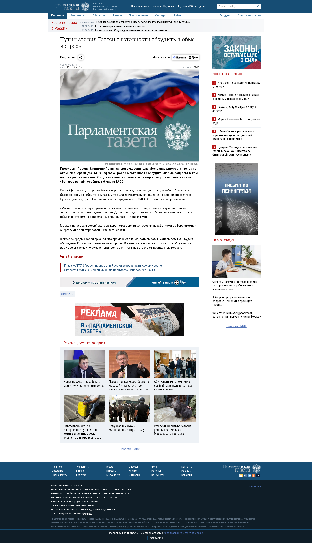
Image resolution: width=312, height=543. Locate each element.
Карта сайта (255, 486)
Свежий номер (140, 6)
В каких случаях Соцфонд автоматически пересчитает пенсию (125, 30)
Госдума (225, 15)
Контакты (186, 466)
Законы (156, 6)
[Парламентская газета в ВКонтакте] (245, 475)
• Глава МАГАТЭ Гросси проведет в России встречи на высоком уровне (112, 265)
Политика (57, 15)
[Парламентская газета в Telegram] (249, 475)
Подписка (169, 6)
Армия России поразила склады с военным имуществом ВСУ (235, 96)
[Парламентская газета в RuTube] (258, 475)
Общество (99, 15)
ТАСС (196, 67)
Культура (160, 15)
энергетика (67, 294)
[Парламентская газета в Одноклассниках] (253, 475)
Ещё (176, 15)
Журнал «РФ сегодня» (191, 6)
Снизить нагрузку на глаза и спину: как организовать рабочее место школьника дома (234, 285)
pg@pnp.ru (87, 514)
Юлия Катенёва (74, 67)
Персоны (111, 470)
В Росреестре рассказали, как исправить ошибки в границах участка (232, 301)
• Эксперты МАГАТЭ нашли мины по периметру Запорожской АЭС (109, 270)
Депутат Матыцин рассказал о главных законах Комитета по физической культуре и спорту (234, 150)
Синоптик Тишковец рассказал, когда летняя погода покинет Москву (236, 314)
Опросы (133, 466)
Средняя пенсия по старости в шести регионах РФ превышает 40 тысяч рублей (134, 22)
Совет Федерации (249, 15)
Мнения (133, 470)
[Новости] (179, 57)
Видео (109, 466)
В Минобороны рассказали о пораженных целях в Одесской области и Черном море (233, 134)
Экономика (78, 15)
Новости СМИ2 (130, 449)
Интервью (134, 475)
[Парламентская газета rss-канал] (241, 475)
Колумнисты (158, 475)
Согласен (156, 538)
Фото (154, 466)
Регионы (156, 470)
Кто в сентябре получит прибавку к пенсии (113, 26)
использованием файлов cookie (183, 532)
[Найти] (258, 6)
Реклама (186, 470)
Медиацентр (113, 475)
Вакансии (186, 475)
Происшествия (138, 15)
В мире (117, 15)
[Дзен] (193, 57)
